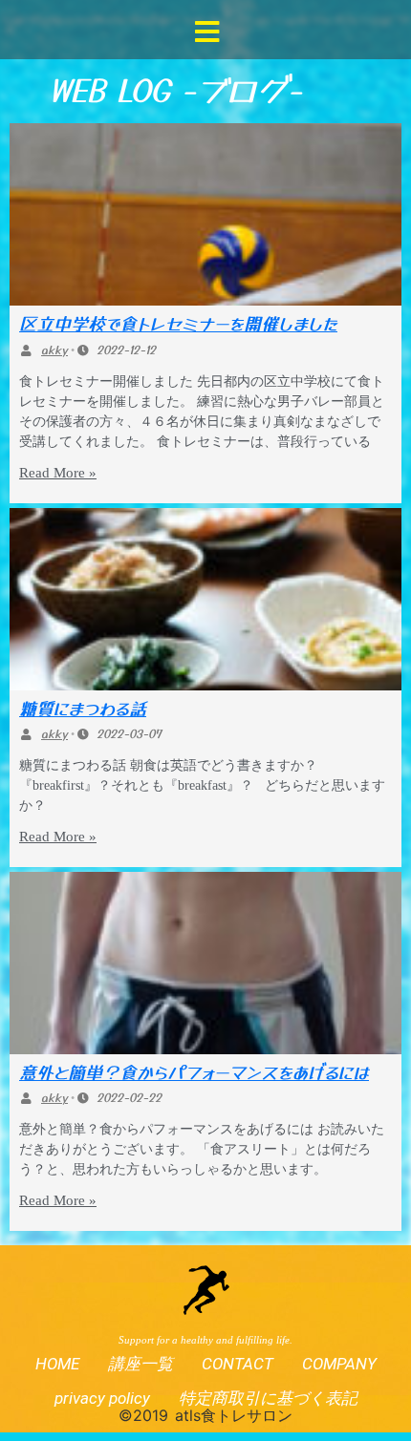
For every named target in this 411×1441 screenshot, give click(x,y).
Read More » (58, 473)
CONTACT (237, 1363)
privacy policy (102, 1398)
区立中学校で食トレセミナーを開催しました (178, 322)
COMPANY (339, 1363)
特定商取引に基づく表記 (268, 1398)
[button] (206, 31)
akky (54, 349)
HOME (57, 1363)
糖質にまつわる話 (82, 707)
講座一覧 (140, 1363)
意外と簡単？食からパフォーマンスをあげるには (194, 1071)
